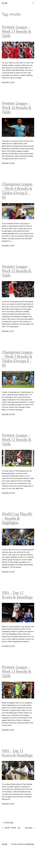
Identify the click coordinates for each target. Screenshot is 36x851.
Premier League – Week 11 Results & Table (16, 671)
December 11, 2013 (8, 245)
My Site (4, 3)
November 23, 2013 (8, 493)
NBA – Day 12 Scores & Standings (17, 594)
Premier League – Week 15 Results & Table (16, 271)
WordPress (30, 844)
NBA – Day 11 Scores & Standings (17, 753)
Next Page (29, 828)
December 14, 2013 (8, 163)
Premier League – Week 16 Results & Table (16, 107)
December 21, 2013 (8, 82)
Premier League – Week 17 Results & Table (16, 31)
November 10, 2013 (8, 646)
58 (13, 828)
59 (15, 828)
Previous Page (7, 822)
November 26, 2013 (8, 414)
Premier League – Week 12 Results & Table (16, 439)
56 (8, 828)
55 (6, 828)
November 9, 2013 (8, 730)
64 (19, 828)
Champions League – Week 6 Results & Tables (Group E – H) (17, 190)
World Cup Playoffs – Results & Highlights (17, 518)
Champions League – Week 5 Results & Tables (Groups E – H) (17, 358)
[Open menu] (33, 3)
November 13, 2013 (8, 571)
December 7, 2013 (8, 331)
